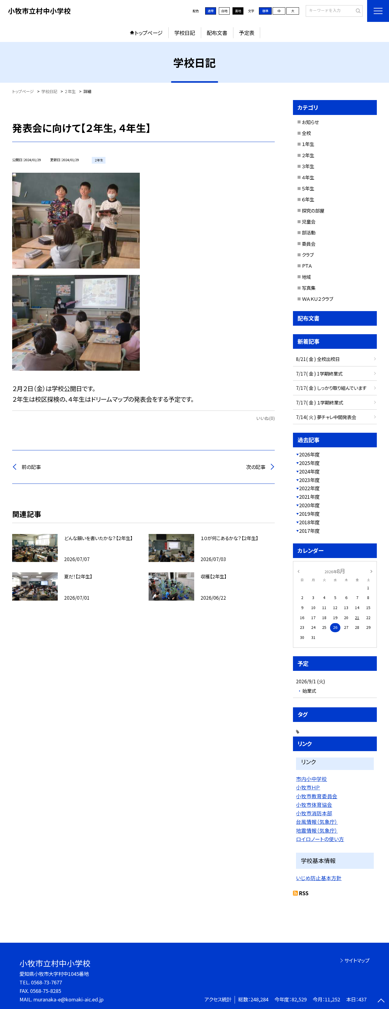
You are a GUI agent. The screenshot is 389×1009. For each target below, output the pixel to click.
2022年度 (309, 488)
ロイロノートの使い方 (320, 839)
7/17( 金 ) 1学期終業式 (319, 373)
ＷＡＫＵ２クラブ (317, 298)
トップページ (149, 32)
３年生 (308, 166)
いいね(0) (265, 418)
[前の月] (298, 571)
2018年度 (309, 522)
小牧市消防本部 (314, 813)
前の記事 (31, 466)
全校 (306, 133)
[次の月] (371, 571)
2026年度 (309, 454)
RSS (303, 893)
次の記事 (255, 466)
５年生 (308, 188)
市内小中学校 (311, 778)
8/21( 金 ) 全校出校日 (318, 358)
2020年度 (309, 505)
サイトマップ (357, 960)
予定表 (246, 32)
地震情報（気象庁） (317, 830)
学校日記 (184, 32)
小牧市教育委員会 (316, 796)
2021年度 (309, 496)
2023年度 (309, 480)
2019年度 (309, 513)
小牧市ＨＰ (308, 787)
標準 (265, 11)
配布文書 (217, 32)
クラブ (308, 254)
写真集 (308, 287)
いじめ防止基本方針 (319, 878)
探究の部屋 (313, 210)
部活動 (308, 232)
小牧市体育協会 (314, 804)
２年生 (308, 155)
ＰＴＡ (307, 265)
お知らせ (310, 122)
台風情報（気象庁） (317, 821)
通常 (211, 11)
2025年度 (309, 462)
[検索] (357, 10)
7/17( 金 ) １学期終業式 (319, 402)
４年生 (308, 177)
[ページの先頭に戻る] (381, 1001)
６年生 (308, 199)
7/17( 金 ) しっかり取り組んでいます (331, 387)
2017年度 (309, 530)
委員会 (308, 243)
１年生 (308, 143)
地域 (306, 276)
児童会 (308, 221)
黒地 (238, 11)
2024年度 (309, 471)
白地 (224, 11)
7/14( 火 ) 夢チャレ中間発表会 (326, 417)
